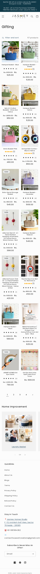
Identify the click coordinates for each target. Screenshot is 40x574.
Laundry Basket (19, 447)
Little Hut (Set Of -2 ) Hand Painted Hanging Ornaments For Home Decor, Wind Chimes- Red (10, 236)
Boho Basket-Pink (10, 149)
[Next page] (32, 394)
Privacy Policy (10, 490)
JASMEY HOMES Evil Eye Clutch (10, 373)
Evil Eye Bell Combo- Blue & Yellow (30, 149)
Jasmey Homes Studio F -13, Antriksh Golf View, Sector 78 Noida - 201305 (19, 522)
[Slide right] (25, 454)
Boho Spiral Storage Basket (10, 193)
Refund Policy (10, 501)
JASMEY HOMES (16, 573)
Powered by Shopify (26, 573)
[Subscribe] (32, 554)
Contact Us (9, 506)
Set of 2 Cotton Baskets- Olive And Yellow (10, 110)
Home (7, 470)
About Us (8, 475)
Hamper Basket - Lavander (29, 193)
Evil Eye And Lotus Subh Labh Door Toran (29, 374)
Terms (7, 485)
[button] (2, 16)
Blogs (6, 480)
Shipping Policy (10, 496)
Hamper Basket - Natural (29, 234)
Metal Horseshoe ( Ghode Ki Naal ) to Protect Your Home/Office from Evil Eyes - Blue (29, 330)
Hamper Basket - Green (29, 65)
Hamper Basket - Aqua (10, 327)
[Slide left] (15, 454)
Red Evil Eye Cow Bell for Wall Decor (30, 280)
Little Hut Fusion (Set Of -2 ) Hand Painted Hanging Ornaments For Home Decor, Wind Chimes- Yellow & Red (10, 283)
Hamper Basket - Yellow (29, 109)
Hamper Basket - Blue (10, 65)
